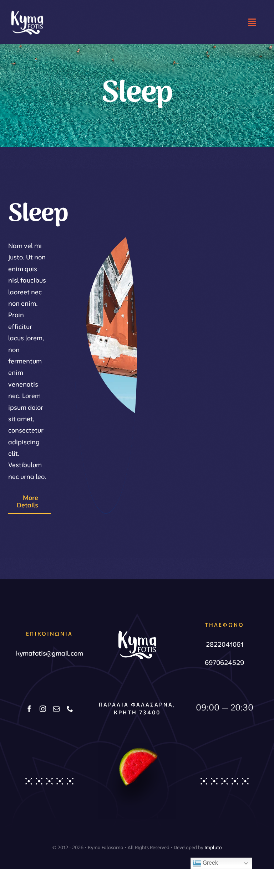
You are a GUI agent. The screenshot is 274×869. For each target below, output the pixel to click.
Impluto (213, 847)
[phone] (70, 708)
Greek (209, 863)
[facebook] (29, 708)
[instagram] (43, 708)
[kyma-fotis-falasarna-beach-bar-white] (27, 9)
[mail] (56, 708)
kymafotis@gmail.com (49, 653)
